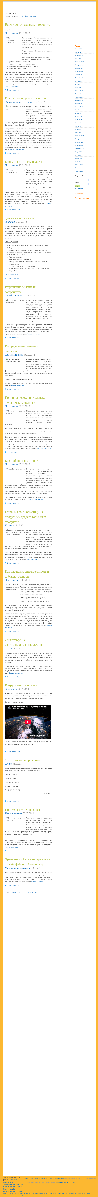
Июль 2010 (78, 119)
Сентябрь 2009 (79, 148)
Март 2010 (78, 132)
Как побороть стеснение (21, 460)
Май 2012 (78, 52)
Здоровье (10, 221)
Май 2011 (78, 87)
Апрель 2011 (79, 91)
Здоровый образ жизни (20, 218)
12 (24, 892)
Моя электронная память (18, 868)
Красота (9, 525)
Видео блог (11, 689)
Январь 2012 (79, 65)
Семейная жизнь (14, 295)
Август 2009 (78, 152)
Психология (11, 33)
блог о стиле (39, 1194)
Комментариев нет (13, 90)
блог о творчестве (50, 1194)
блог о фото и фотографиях (67, 1194)
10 (20, 892)
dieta (76, 194)
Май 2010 (78, 126)
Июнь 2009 (78, 158)
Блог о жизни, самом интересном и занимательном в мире (44, 1178)
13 (26, 892)
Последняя (33, 892)
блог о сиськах (29, 1194)
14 (28, 892)
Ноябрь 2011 (79, 71)
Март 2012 (78, 58)
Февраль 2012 (79, 62)
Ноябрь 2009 (79, 145)
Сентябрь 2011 (79, 78)
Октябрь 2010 (79, 110)
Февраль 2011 (79, 97)
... (5, 748)
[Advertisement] (40, 7)
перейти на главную (29, 16)
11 (22, 892)
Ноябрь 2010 (79, 107)
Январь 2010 (79, 139)
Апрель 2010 (79, 129)
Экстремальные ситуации (19, 102)
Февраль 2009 (79, 171)
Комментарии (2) (13, 338)
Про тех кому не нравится (22, 809)
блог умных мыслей (29, 1196)
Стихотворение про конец (22, 760)
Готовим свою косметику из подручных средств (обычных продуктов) (25, 516)
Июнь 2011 (78, 84)
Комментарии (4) (13, 278)
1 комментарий (12, 452)
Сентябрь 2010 (79, 113)
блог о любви (17, 1187)
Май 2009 (78, 161)
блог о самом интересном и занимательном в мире (11, 1182)
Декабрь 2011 (79, 68)
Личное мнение (13, 813)
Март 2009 (78, 168)
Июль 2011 (78, 81)
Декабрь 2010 (79, 103)
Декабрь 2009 (79, 142)
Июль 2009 (78, 155)
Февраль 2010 (79, 136)
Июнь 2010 (78, 123)
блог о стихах (7, 1189)
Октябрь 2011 (79, 74)
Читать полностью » (12, 86)
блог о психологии (16, 1194)
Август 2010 (78, 116)
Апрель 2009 (79, 165)
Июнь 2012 (78, 49)
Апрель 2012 (79, 55)
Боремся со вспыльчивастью (24, 161)
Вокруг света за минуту (21, 685)
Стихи (8, 648)
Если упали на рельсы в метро (25, 98)
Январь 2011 (79, 100)
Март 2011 (78, 94)
